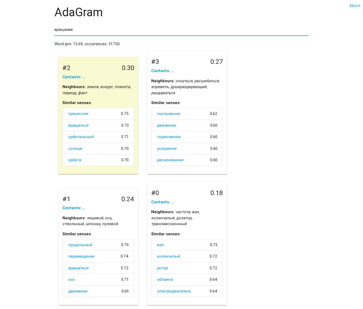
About (354, 5)
